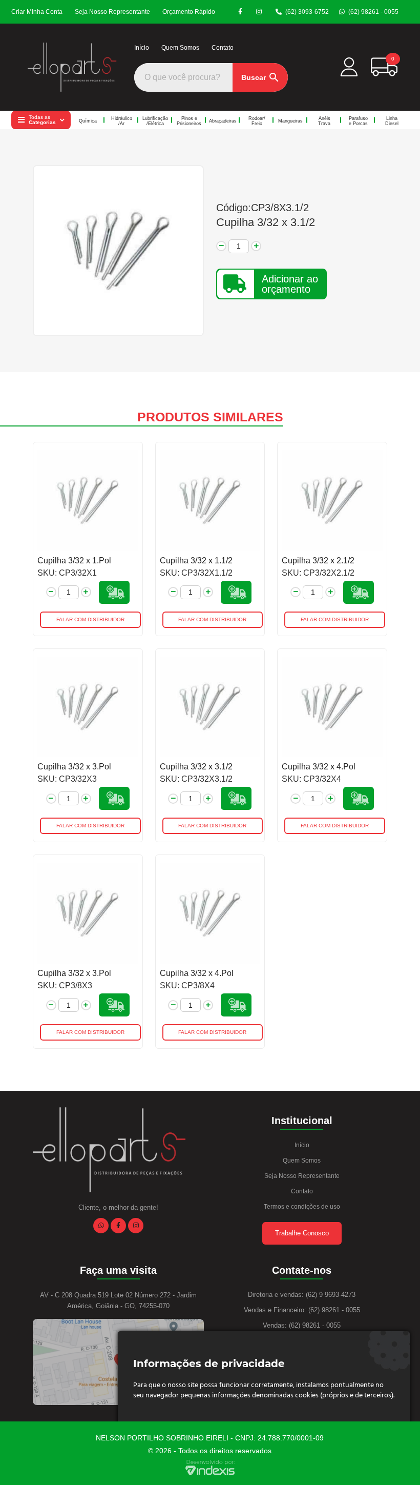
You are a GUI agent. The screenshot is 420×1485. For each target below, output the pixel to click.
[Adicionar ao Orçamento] (114, 592)
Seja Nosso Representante (112, 11)
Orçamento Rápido (188, 11)
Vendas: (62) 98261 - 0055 (302, 1325)
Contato (223, 47)
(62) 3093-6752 (307, 11)
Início (141, 47)
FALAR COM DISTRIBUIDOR (90, 619)
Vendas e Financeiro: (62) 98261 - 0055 (302, 1310)
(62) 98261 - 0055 (373, 11)
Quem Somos (180, 47)
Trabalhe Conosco (302, 1233)
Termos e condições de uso (302, 1206)
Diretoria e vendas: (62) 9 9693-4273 (301, 1294)
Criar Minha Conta (36, 11)
